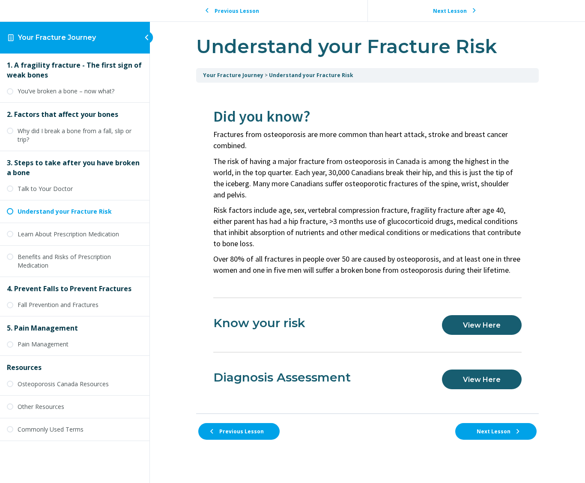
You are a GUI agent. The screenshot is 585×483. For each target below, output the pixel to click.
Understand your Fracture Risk (311, 75)
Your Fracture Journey (57, 37)
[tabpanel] (367, 248)
